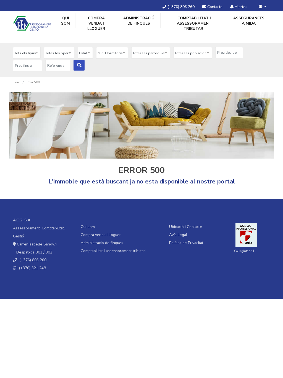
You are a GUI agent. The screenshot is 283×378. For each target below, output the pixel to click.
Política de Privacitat (186, 242)
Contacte (214, 6)
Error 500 (33, 82)
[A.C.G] (32, 23)
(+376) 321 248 (32, 268)
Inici (17, 82)
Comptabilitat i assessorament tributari (194, 23)
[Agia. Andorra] (246, 234)
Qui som (65, 20)
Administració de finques (138, 20)
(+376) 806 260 (180, 6)
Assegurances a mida (248, 20)
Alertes (240, 6)
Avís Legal (178, 234)
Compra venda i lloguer (96, 23)
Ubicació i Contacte (185, 226)
